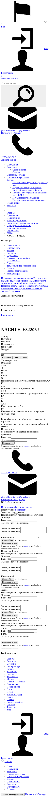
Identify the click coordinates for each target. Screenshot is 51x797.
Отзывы (16, 172)
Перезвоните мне (9, 543)
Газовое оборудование (17, 271)
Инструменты (13, 248)
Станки (10, 263)
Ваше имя (6, 437)
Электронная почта (10, 528)
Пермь (10, 692)
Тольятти (11, 707)
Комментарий (7, 537)
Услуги (10, 180)
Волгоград (12, 661)
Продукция (12, 164)
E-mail (4, 634)
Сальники (11, 253)
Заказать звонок (8, 160)
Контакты (11, 205)
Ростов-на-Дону (14, 694)
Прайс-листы (13, 203)
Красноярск (12, 676)
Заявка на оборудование (12, 794)
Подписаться (7, 443)
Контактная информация (13, 499)
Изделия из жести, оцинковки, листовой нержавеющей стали (27, 188)
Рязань (10, 697)
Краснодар (12, 674)
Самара (10, 699)
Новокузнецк (13, 684)
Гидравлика (12, 255)
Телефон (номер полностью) (14, 523)
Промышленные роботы (18, 258)
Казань (10, 669)
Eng (3, 26)
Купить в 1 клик (20, 358)
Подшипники (13, 245)
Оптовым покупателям (18, 177)
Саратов (11, 704)
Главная (10, 766)
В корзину (6, 358)
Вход (46, 48)
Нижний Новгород (16, 681)
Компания (12, 167)
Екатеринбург (13, 666)
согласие (27, 446)
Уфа (9, 709)
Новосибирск (13, 687)
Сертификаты (19, 170)
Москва (10, 679)
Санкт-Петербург (15, 702)
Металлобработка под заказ (25, 198)
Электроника (13, 260)
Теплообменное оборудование (21, 266)
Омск (9, 689)
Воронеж (11, 664)
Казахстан (12, 671)
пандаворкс (20, 510)
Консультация (29, 315)
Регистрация (7, 73)
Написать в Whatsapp (11, 133)
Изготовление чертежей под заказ (28, 200)
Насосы (10, 268)
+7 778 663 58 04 (9, 157)
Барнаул (10, 659)
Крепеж (10, 250)
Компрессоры (13, 273)
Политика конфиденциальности (16, 507)
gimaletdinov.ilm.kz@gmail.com (15, 130)
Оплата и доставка (16, 175)
